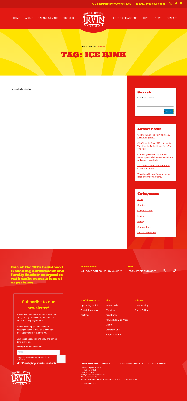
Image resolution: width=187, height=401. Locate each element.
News (158, 18)
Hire (145, 18)
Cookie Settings (142, 310)
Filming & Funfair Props (117, 319)
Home (16, 18)
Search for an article (145, 98)
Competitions (144, 227)
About (29, 18)
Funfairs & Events (48, 18)
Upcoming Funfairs (90, 305)
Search (168, 111)
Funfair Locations (89, 310)
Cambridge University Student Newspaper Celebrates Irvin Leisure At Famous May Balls (155, 157)
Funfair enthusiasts (146, 232)
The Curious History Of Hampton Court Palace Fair (153, 167)
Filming (140, 216)
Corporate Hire (145, 210)
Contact (172, 18)
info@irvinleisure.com (142, 271)
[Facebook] (169, 271)
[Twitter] (164, 271)
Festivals (68, 18)
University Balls (113, 329)
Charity (141, 205)
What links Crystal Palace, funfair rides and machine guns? (153, 175)
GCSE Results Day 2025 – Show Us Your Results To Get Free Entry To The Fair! (154, 146)
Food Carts (111, 315)
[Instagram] (174, 271)
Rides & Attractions (125, 18)
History (140, 221)
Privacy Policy (141, 305)
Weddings (110, 310)
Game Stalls (112, 305)
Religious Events (113, 334)
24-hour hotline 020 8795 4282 (101, 271)
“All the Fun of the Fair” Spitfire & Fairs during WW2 (153, 136)
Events (109, 324)
